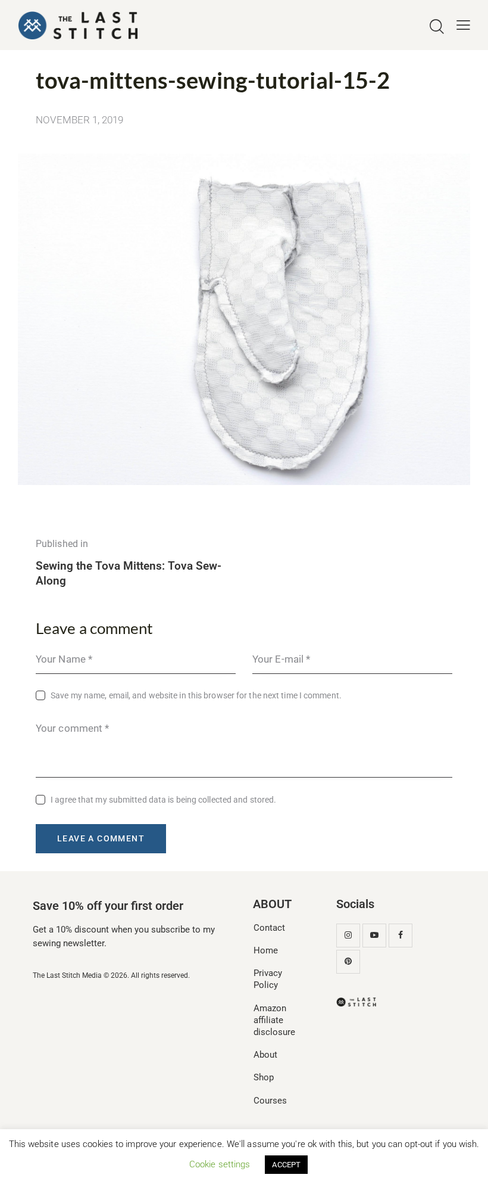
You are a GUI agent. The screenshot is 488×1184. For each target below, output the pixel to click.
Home (266, 950)
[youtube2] (374, 935)
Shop (264, 1077)
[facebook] (400, 935)
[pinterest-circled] (348, 962)
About (265, 1054)
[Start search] (436, 27)
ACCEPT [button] (286, 1164)
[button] (463, 25)
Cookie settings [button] (220, 1164)
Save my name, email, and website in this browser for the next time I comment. (196, 695)
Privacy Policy (268, 979)
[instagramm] (348, 935)
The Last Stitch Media (67, 975)
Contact (269, 927)
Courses (270, 1100)
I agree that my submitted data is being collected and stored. (163, 799)
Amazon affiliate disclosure (274, 1020)
